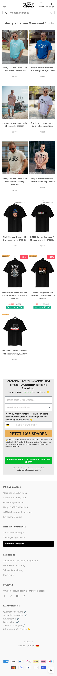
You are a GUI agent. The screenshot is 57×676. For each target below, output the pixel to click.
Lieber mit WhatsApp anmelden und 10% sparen (28, 460)
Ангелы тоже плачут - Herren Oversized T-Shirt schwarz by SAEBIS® (15, 295)
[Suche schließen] (50, 13)
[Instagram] (11, 596)
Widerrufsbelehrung (13, 570)
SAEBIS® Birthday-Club (14, 497)
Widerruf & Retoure (14, 543)
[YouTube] (17, 596)
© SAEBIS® (28, 642)
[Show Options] (49, 407)
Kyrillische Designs (12, 517)
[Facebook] (4, 596)
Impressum (8, 575)
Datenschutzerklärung (14, 565)
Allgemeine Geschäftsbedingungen (20, 560)
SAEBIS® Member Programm (17, 512)
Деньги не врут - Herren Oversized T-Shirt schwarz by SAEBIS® (42, 295)
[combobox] (27, 407)
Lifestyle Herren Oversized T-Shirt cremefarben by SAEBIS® (15, 181)
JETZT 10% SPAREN (28, 434)
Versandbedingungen (13, 532)
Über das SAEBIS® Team (15, 493)
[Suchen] (6, 13)
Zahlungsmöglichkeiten (14, 537)
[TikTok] (24, 596)
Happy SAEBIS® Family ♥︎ (15, 507)
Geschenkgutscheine (13, 502)
